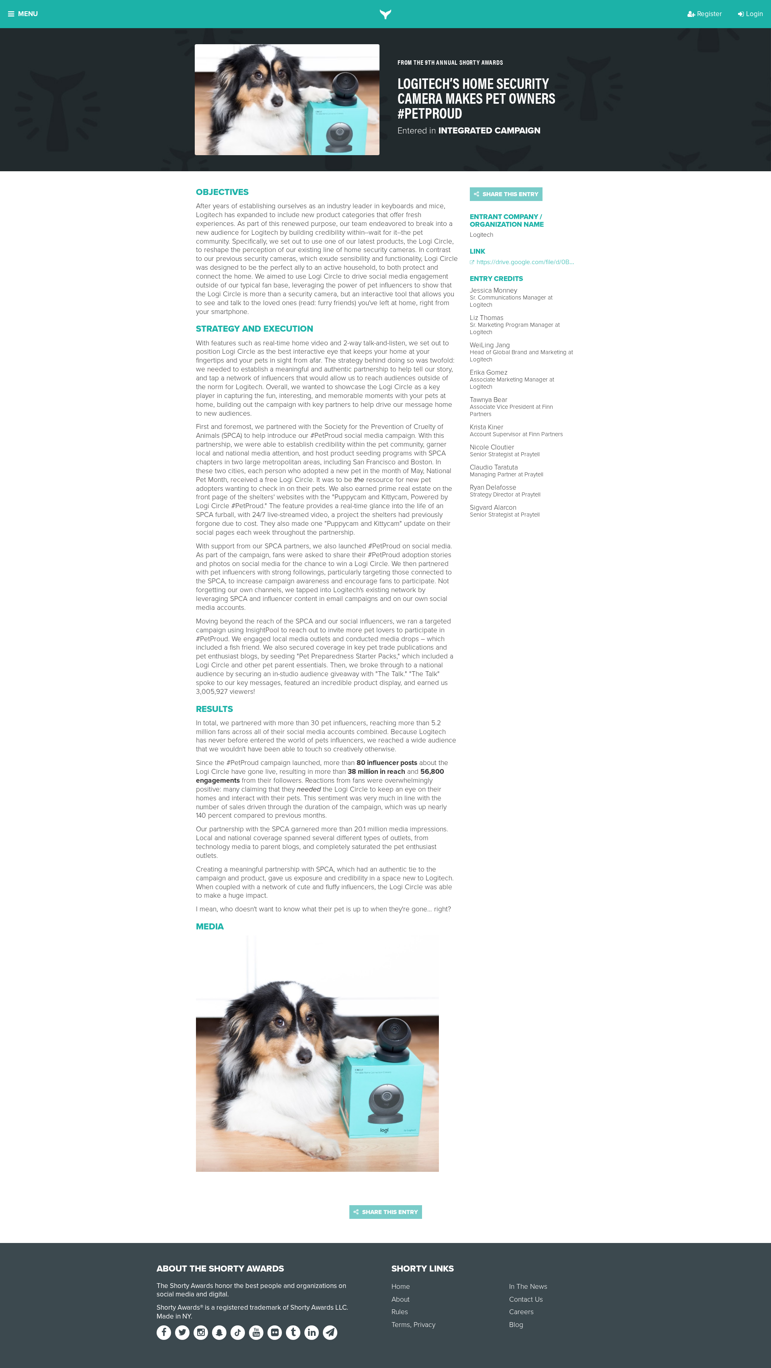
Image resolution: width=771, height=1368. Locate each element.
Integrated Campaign (490, 130)
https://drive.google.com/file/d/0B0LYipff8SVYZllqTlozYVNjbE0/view (569, 262)
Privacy (424, 1325)
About (401, 1299)
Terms (401, 1325)
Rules (400, 1312)
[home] (386, 14)
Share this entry (509, 194)
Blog (516, 1325)
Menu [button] (28, 14)
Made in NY (174, 1316)
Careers (521, 1312)
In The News (528, 1286)
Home (401, 1286)
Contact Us (526, 1299)
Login (754, 14)
